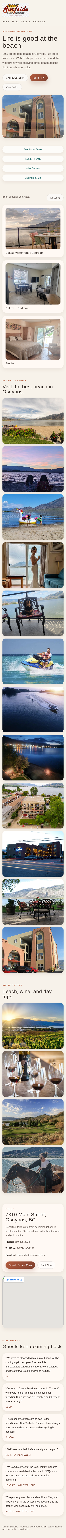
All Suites (55, 197)
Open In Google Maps (20, 1265)
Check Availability (15, 77)
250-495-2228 (22, 1242)
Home (5, 21)
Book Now (38, 77)
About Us (26, 21)
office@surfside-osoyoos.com (29, 1255)
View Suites (12, 87)
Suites (15, 21)
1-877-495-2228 (25, 1248)
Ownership (39, 21)
